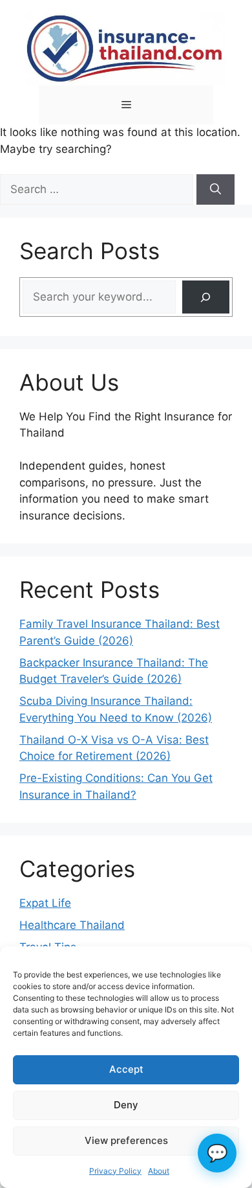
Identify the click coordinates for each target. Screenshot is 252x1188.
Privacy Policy (115, 1171)
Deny (126, 1105)
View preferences (126, 1140)
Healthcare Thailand (72, 925)
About (158, 1171)
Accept (126, 1069)
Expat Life (45, 903)
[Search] (215, 189)
